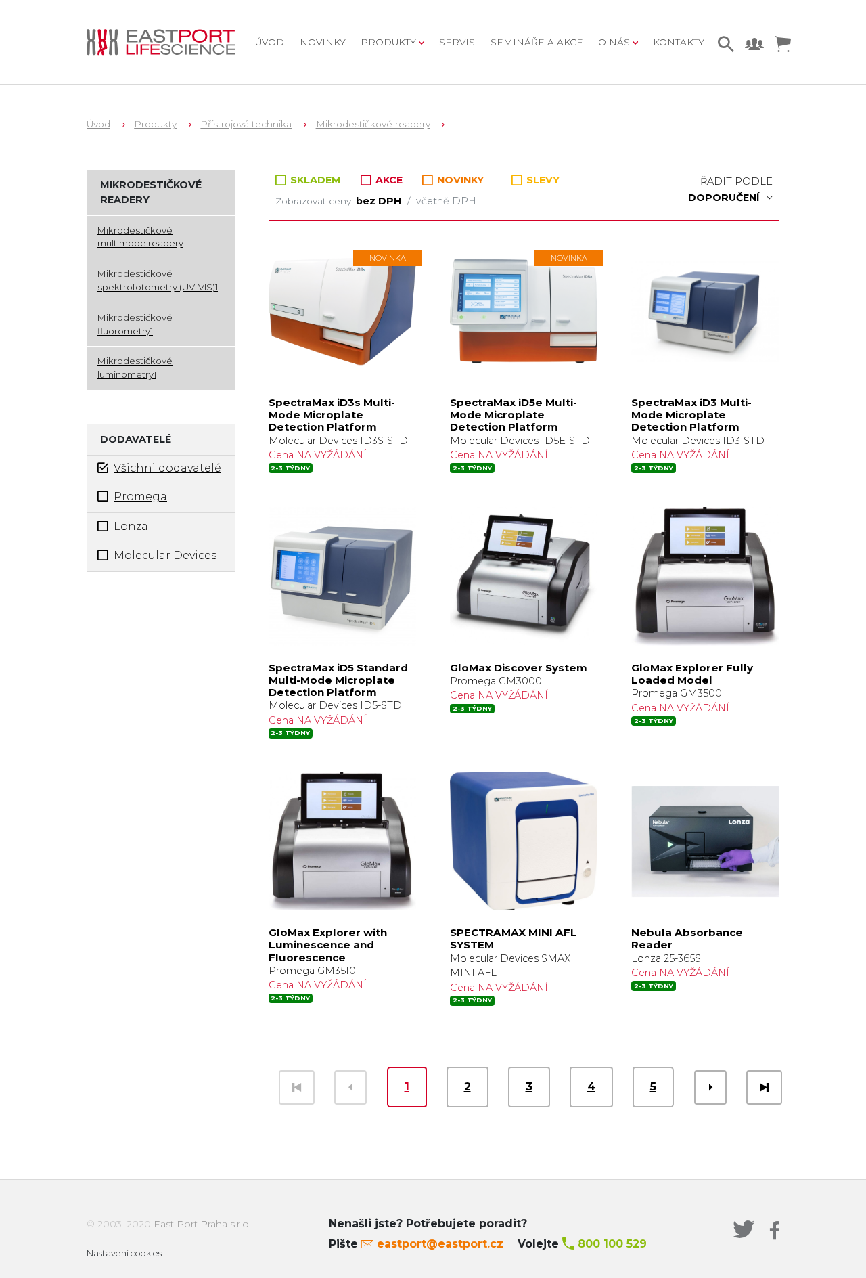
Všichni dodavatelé (167, 468)
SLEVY (542, 180)
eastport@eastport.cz (440, 1243)
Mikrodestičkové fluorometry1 (135, 324)
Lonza (131, 526)
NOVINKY (459, 180)
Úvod (269, 42)
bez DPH (380, 201)
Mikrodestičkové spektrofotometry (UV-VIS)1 (157, 280)
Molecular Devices (165, 555)
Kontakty (678, 42)
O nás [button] (615, 42)
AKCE (389, 180)
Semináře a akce (537, 42)
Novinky (323, 42)
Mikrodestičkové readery (373, 123)
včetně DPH (446, 201)
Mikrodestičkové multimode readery (140, 237)
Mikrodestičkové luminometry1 (135, 367)
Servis (457, 42)
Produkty (155, 123)
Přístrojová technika (246, 123)
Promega (140, 496)
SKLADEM (316, 180)
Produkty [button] (390, 42)
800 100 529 (612, 1243)
